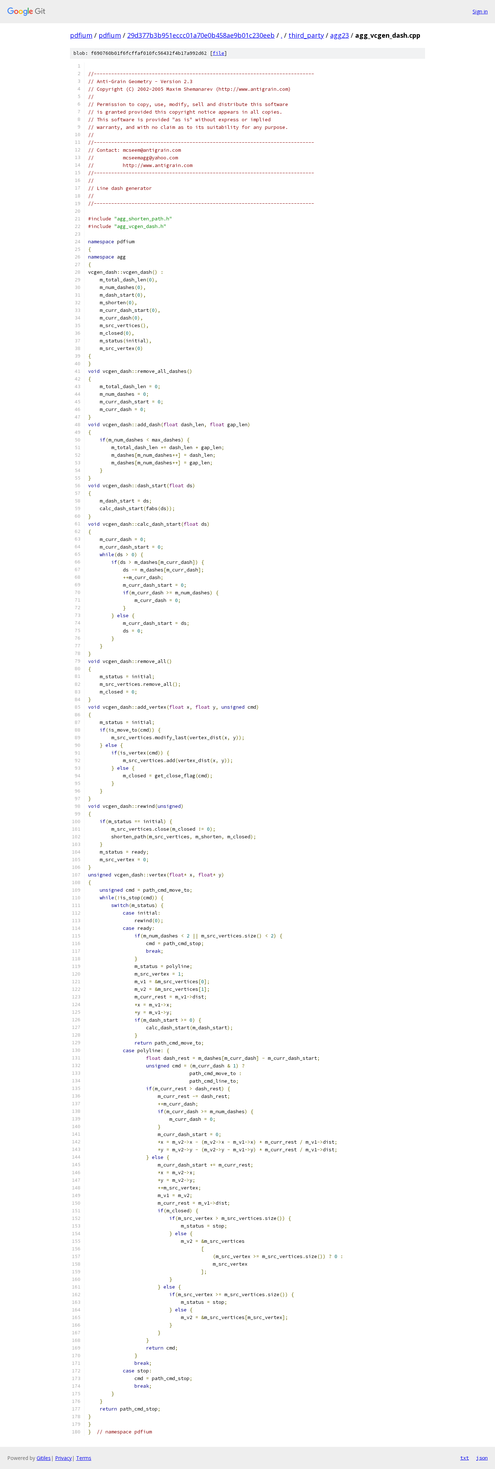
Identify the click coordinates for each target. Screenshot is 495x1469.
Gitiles (44, 1457)
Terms (83, 1457)
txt (464, 1457)
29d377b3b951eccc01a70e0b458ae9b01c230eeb (201, 35)
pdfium (81, 35)
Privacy (63, 1457)
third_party (306, 35)
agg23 (339, 35)
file (218, 53)
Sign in (480, 11)
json (482, 1457)
